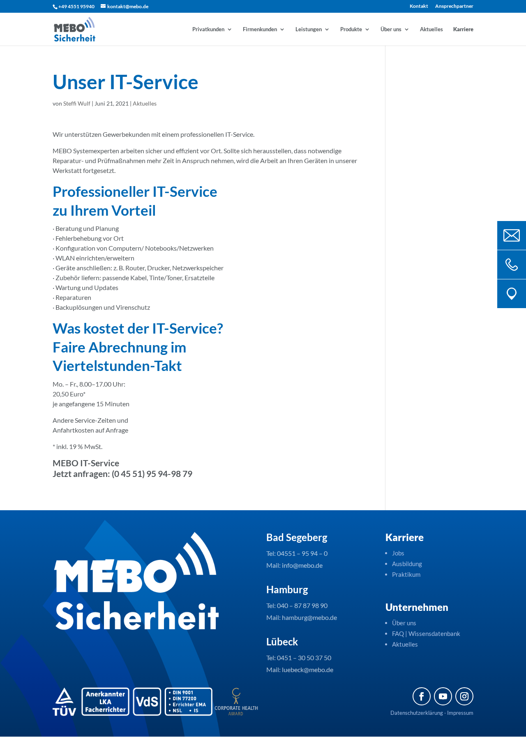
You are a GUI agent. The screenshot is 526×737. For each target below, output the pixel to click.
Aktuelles (431, 29)
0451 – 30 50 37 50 (304, 657)
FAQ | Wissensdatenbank (426, 633)
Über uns (391, 29)
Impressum (460, 712)
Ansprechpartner (454, 6)
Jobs (398, 553)
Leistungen (308, 29)
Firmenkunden (260, 29)
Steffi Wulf (76, 103)
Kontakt (419, 6)
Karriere (463, 29)
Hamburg (287, 589)
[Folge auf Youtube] (443, 696)
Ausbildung (407, 563)
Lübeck (282, 641)
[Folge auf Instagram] (464, 696)
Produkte (351, 29)
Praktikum (406, 574)
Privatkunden (208, 29)
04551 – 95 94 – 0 (302, 553)
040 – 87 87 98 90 (302, 605)
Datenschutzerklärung (416, 712)
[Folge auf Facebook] (422, 696)
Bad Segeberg (296, 537)
